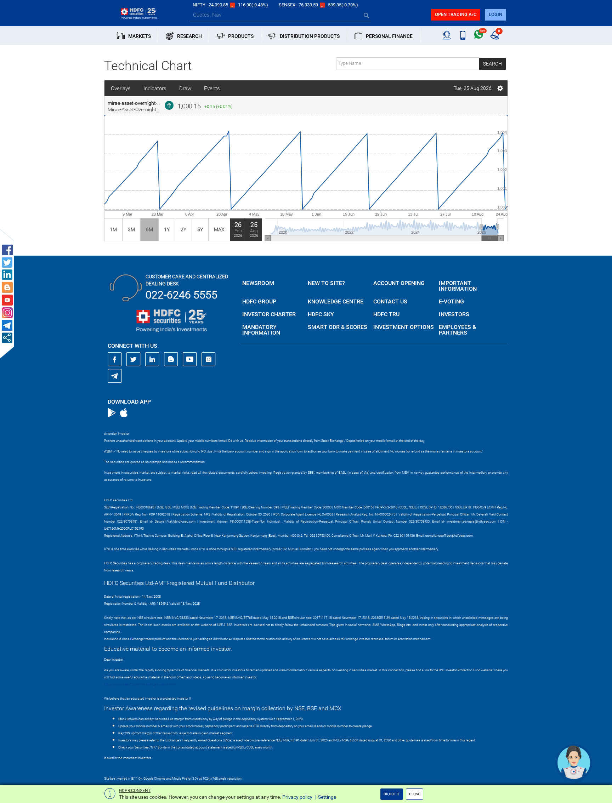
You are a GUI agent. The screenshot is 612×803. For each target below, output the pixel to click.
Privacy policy (297, 797)
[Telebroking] (447, 35)
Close (414, 794)
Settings (327, 797)
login (495, 14)
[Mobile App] (463, 35)
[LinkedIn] (152, 359)
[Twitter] (133, 359)
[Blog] (171, 359)
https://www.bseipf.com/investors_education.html (140, 684)
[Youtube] (190, 359)
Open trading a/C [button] (455, 14)
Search (492, 64)
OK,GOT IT (392, 794)
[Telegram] (115, 376)
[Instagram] (209, 359)
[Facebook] (115, 359)
